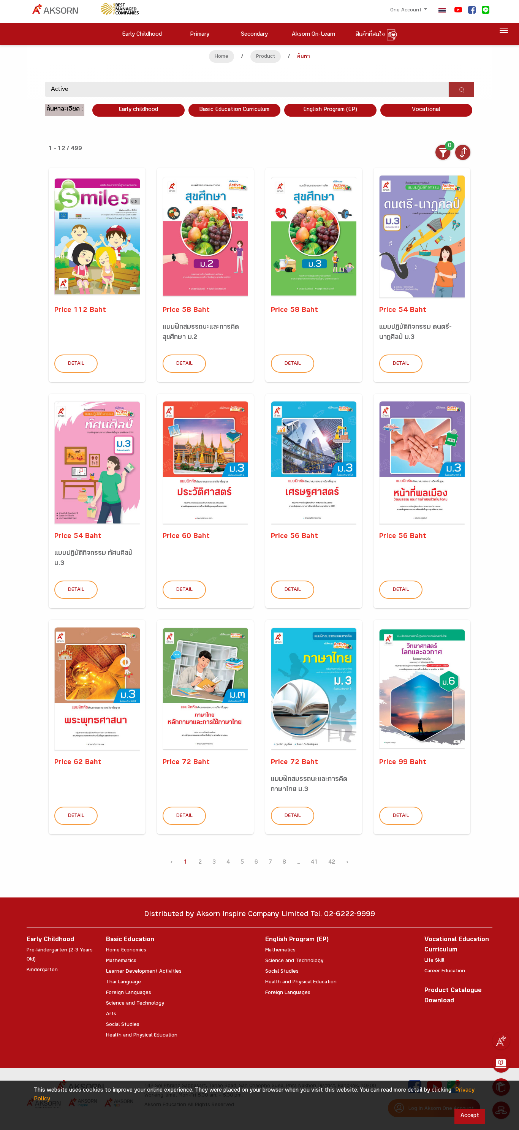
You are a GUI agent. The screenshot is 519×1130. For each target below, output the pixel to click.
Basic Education (130, 940)
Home (221, 57)
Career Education (444, 971)
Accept (469, 1116)
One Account (406, 10)
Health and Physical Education (141, 1035)
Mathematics (121, 961)
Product (265, 57)
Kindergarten (42, 970)
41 (314, 862)
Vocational (426, 110)
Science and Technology (135, 1004)
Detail (76, 364)
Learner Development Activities (144, 972)
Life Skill (434, 961)
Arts (111, 1014)
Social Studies (122, 1025)
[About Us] (501, 1040)
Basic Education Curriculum (234, 110)
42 (331, 862)
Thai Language (123, 982)
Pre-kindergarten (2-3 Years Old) (60, 955)
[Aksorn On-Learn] (501, 1064)
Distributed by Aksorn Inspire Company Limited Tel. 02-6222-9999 (259, 915)
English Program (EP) (330, 110)
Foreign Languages (128, 993)
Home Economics (126, 950)
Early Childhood (50, 940)
